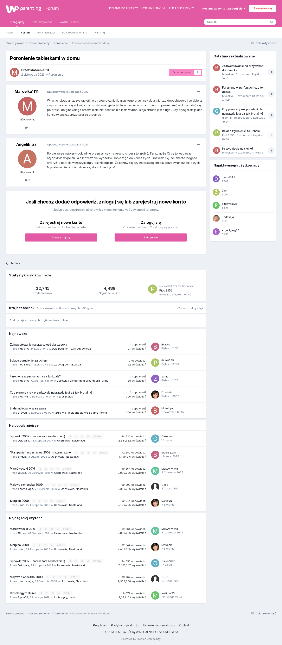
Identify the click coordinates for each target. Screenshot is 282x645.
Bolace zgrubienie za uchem (28, 360)
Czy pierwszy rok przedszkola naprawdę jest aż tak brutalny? (51, 392)
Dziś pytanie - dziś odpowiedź (71, 348)
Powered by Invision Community (141, 638)
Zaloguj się (151, 237)
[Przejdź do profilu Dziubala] (155, 394)
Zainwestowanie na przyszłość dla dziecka (38, 344)
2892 (103, 452)
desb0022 (228, 177)
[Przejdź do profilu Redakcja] (216, 218)
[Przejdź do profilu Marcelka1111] (14, 72)
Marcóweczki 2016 (23, 468)
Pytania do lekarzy (123, 8)
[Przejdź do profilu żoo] (216, 192)
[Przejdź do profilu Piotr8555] (152, 289)
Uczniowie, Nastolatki (71, 440)
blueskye (24, 348)
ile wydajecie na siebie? (237, 148)
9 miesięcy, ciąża (64, 597)
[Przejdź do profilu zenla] (155, 379)
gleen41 (23, 396)
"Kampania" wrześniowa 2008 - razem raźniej (41, 452)
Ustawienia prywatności (159, 625)
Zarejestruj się (263, 8)
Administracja (46, 32)
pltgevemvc (229, 203)
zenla (164, 376)
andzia (22, 456)
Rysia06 (23, 597)
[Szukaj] (271, 22)
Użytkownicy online (74, 32)
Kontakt (184, 625)
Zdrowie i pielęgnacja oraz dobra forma (82, 380)
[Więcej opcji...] (198, 91)
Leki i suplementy (181, 8)
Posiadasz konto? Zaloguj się (223, 8)
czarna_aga (25, 488)
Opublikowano (68, 91)
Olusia (22, 472)
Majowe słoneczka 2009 (27, 484)
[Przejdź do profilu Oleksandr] (155, 438)
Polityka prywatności (125, 625)
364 (67, 593)
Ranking (100, 32)
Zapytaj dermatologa (67, 364)
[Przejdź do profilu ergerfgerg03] (216, 231)
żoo (224, 190)
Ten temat (255, 21)
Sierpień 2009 (20, 500)
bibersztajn (168, 452)
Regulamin (100, 625)
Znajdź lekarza (153, 8)
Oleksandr (168, 436)
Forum (52, 8)
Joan (21, 505)
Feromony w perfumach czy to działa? (35, 376)
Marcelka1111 (39, 70)
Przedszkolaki (64, 396)
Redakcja (228, 217)
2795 (66, 468)
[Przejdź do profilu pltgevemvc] (216, 205)
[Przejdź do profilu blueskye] (155, 410)
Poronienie (56, 74)
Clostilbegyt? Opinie (23, 593)
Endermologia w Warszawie (28, 408)
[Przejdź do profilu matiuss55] (155, 595)
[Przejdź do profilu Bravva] (155, 347)
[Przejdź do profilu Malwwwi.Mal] (155, 471)
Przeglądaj (16, 22)
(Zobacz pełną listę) (190, 308)
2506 (60, 500)
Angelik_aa (26, 144)
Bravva (165, 344)
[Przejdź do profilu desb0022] (216, 178)
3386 (96, 436)
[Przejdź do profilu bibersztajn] (155, 455)
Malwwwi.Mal (170, 468)
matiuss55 (168, 593)
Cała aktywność (42, 22)
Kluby (9, 32)
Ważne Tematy (69, 22)
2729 (74, 484)
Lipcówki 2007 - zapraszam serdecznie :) (38, 436)
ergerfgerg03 (230, 230)
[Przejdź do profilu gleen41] (216, 111)
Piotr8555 (165, 290)
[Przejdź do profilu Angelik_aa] (27, 159)
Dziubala (167, 392)
